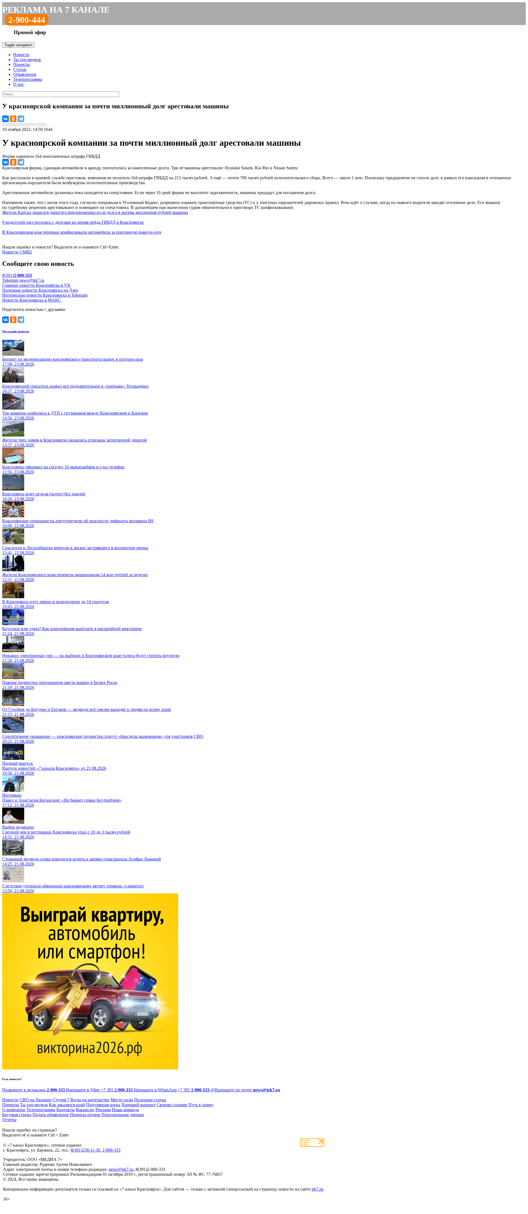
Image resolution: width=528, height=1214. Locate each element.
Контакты (65, 1109)
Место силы (122, 1099)
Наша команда (125, 1109)
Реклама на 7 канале (56, 10)
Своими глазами (171, 1104)
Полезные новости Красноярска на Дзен (40, 290)
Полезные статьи (150, 1099)
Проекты (21, 64)
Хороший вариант (138, 1104)
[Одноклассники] (13, 118)
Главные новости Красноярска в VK (36, 285)
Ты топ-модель (27, 59)
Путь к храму (200, 1104)
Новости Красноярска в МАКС (31, 300)
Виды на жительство (89, 1099)
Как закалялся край (67, 1104)
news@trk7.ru (32, 280)
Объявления (24, 74)
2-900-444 (26, 20)
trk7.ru (317, 1189)
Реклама (103, 1109)
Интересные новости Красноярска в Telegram (44, 295)
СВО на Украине (35, 1099)
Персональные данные (122, 1114)
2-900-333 (111, 1150)
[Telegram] (21, 118)
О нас (18, 84)
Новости (21, 54)
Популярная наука (103, 1104)
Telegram (10, 280)
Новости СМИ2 (17, 252)
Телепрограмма (27, 79)
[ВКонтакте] (5, 118)
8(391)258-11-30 (85, 1150)
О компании (13, 1109)
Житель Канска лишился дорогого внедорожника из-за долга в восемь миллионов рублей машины (95, 212)
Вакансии (85, 1109)
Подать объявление (50, 1114)
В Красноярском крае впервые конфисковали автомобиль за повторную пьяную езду (82, 232)
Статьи (19, 69)
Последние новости (15, 331)
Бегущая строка (16, 1114)
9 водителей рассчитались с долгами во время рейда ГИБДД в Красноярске (73, 222)
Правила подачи (85, 1114)
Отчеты (9, 1119)
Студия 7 (61, 1099)
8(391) (17, 275)
